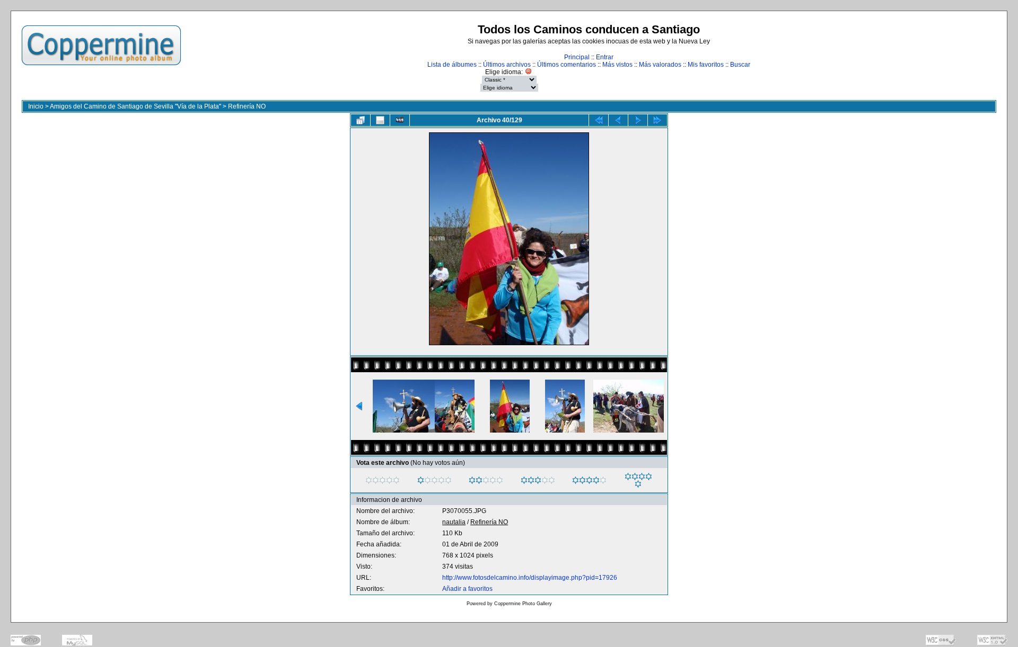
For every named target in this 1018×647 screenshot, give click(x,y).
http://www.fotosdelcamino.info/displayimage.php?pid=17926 (529, 577)
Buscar (740, 64)
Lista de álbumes (452, 64)
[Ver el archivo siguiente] (637, 120)
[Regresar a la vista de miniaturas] (360, 120)
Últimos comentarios (566, 64)
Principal (577, 57)
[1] (420, 480)
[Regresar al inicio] (598, 120)
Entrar (604, 57)
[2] (472, 480)
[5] (628, 476)
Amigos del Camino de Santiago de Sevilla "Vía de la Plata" (135, 106)
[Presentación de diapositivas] (399, 120)
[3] (524, 480)
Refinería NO (247, 106)
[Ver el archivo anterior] (618, 120)
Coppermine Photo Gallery (523, 603)
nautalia (454, 522)
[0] (368, 480)
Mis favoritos (706, 64)
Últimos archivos (507, 64)
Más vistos (617, 64)
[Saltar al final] (657, 120)
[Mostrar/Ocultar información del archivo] (380, 120)
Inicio (35, 106)
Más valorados (660, 64)
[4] (575, 480)
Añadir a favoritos (467, 588)
